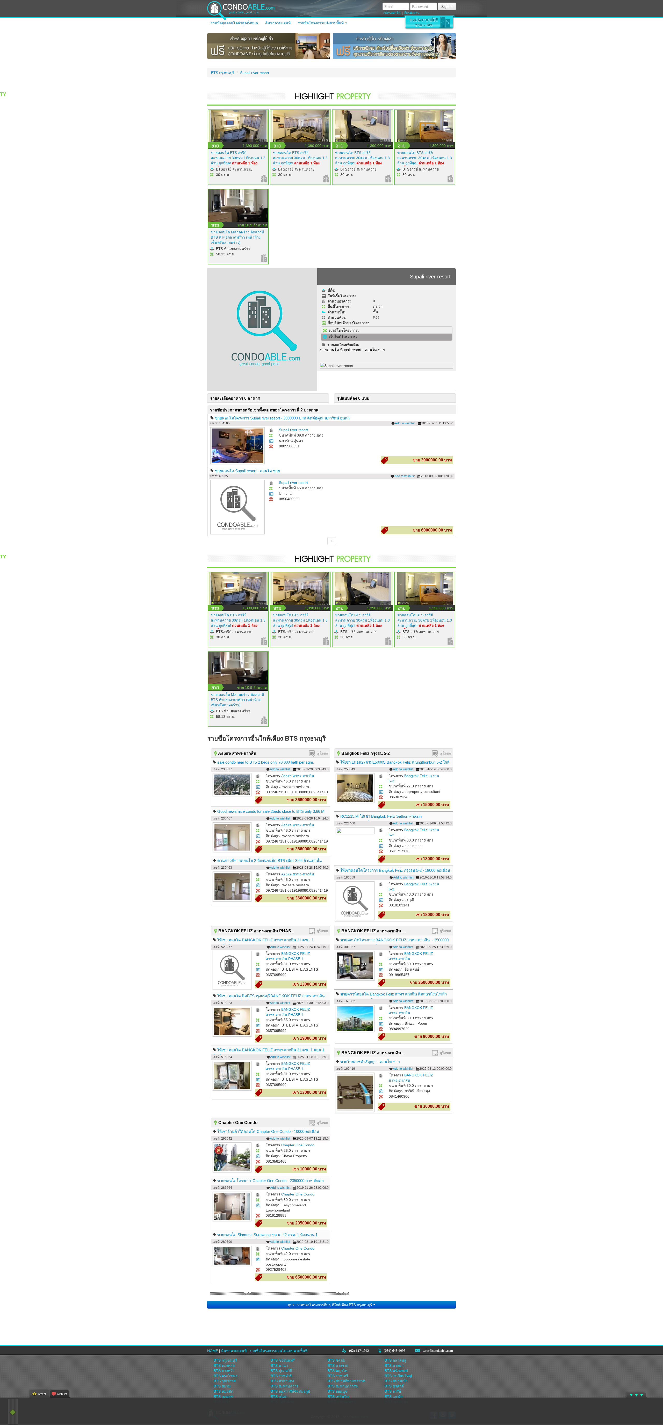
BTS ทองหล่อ (224, 1365)
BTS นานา (279, 1365)
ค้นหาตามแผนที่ (278, 23)
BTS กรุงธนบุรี (222, 73)
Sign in (446, 6)
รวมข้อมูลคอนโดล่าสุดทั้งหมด (234, 23)
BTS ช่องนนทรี (283, 1360)
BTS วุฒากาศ (225, 1381)
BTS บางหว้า (224, 1371)
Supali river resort (254, 73)
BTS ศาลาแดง (282, 1381)
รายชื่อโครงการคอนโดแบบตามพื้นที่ (278, 1351)
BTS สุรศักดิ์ (394, 1386)
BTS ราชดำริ (281, 1376)
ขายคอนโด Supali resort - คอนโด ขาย (247, 471)
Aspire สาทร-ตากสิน (297, 776)
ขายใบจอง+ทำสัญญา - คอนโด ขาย (370, 1061)
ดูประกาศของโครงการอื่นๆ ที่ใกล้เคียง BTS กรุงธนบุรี (330, 1304)
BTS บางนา (394, 1365)
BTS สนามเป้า (396, 1381)
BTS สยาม (222, 1386)
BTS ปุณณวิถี (281, 1371)
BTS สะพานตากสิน (343, 1386)
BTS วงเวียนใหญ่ (398, 1376)
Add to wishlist (405, 423)
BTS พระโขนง (225, 1376)
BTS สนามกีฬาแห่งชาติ (346, 1381)
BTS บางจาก (338, 1365)
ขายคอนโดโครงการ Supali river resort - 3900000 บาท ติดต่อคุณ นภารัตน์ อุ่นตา (282, 418)
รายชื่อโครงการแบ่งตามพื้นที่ (321, 23)
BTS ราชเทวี (338, 1376)
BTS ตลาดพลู (395, 1360)
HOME (212, 1351)
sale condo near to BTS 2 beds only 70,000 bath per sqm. (265, 762)
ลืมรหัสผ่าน (411, 13)
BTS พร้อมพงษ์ (396, 1371)
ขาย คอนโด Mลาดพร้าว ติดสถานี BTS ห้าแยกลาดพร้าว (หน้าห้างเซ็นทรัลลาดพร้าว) (237, 237)
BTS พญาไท (337, 1371)
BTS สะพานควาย (285, 1386)
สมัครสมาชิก (391, 13)
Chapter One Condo (297, 1145)
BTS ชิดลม (336, 1360)
